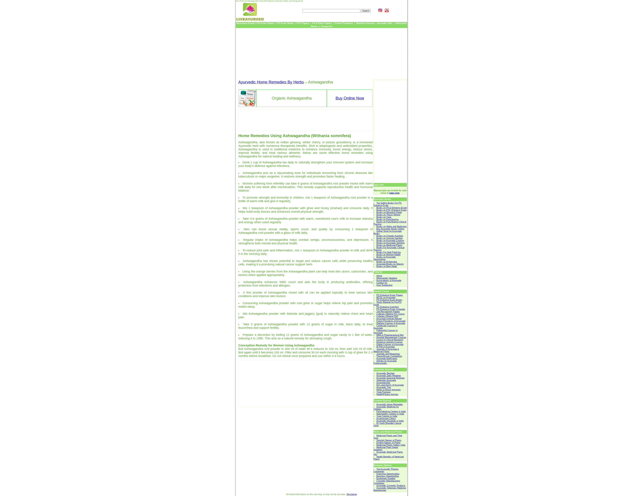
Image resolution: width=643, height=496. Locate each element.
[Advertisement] (321, 53)
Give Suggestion (384, 285)
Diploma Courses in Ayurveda (390, 323)
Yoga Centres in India (386, 416)
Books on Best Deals (386, 266)
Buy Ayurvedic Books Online (390, 229)
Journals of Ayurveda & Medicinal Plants (386, 350)
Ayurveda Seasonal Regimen (390, 378)
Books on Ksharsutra (386, 262)
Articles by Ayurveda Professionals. (385, 362)
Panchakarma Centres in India (391, 411)
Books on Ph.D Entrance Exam (391, 208)
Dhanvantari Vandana (386, 278)
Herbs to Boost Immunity (388, 390)
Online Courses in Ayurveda (389, 344)
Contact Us (381, 283)
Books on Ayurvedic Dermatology (384, 258)
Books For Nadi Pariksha (388, 252)
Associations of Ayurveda (388, 280)
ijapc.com (394, 193)
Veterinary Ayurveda (386, 380)
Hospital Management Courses (391, 337)
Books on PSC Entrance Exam (391, 210)
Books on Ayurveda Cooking (390, 240)
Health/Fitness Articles (387, 394)
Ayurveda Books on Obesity (390, 264)
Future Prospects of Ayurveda (390, 321)
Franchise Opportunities (388, 474)
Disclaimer (352, 494)
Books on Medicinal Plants (389, 245)
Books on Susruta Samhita (389, 238)
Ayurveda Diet (383, 383)
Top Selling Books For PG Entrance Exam (387, 204)
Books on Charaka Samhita (389, 236)
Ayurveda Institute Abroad (389, 319)
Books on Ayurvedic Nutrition (390, 243)
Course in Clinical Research (389, 340)
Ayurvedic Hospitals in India (390, 421)
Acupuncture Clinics (386, 418)
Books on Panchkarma (387, 219)
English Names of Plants (388, 443)
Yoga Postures (383, 392)
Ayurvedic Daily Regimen (388, 376)
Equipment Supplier (385, 478)
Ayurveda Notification (386, 358)
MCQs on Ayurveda (385, 297)
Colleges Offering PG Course (390, 314)
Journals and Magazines (388, 354)
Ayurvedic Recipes (385, 373)
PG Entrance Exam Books (389, 300)
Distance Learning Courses (389, 342)
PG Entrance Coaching (387, 307)
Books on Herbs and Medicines (391, 226)
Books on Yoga (383, 217)
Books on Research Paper (389, 212)
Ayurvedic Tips (383, 387)
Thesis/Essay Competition (389, 356)
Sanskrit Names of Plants (388, 440)
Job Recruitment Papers (388, 312)
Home (379, 276)
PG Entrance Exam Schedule (390, 309)
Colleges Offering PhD (387, 316)
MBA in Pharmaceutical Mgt (390, 335)
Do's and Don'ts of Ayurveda (390, 385)
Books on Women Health (388, 255)
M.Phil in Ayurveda (385, 347)
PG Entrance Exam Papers (389, 295)
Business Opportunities (387, 476)
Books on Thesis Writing (388, 215)
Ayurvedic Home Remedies (389, 404)
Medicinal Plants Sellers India (390, 445)
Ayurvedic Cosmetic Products (390, 485)
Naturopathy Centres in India (390, 414)
